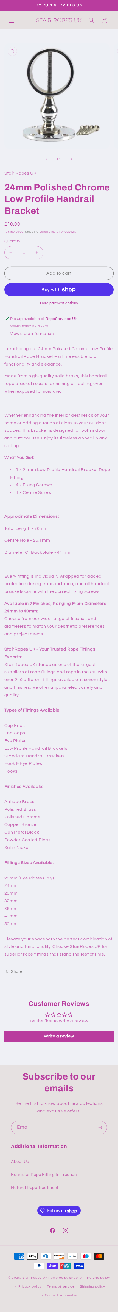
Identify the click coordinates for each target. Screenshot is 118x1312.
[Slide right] (71, 159)
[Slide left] (47, 159)
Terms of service (61, 1286)
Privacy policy (29, 1286)
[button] (11, 20)
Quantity (12, 241)
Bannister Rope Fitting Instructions (45, 1175)
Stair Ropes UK (34, 1277)
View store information (32, 334)
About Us (20, 1162)
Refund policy (98, 1277)
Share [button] (17, 972)
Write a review (59, 1036)
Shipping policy (92, 1286)
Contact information (61, 1295)
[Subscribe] (100, 1127)
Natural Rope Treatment (34, 1188)
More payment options (59, 303)
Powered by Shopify (65, 1277)
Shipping (32, 231)
